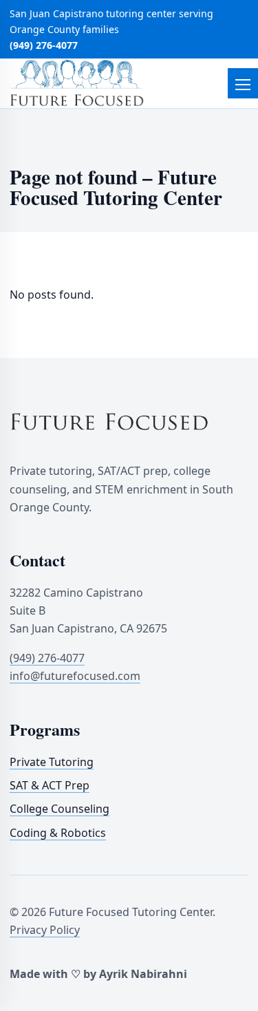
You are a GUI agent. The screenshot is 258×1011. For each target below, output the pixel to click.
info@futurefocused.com (75, 675)
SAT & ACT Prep (49, 784)
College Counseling (59, 808)
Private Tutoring (52, 761)
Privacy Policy (45, 929)
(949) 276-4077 (44, 45)
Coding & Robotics (58, 832)
